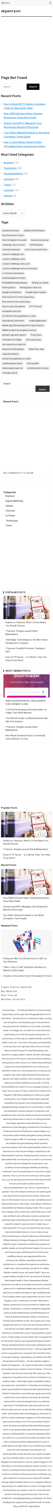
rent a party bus (33, 339)
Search (7, 383)
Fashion (8, 195)
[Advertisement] (26, 44)
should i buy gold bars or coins (16, 358)
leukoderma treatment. (13, 321)
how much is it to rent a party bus (18, 297)
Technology (10, 168)
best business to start (13, 235)
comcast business (11, 249)
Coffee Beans (36, 245)
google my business (11, 292)
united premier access (38, 368)
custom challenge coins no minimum (19, 268)
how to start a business (13, 306)
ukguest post (11, 11)
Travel (7, 184)
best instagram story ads (14, 240)
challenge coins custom (13, 245)
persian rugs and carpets (14, 335)
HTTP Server (35, 306)
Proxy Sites (36, 335)
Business (9, 162)
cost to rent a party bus (36, 249)
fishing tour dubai (40, 283)
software (9, 179)
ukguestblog (34, 1506)
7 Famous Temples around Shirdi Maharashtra (25, 849)
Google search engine (36, 292)
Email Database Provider (13, 278)
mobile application (37, 321)
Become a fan (47, 11)
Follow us (38, 11)
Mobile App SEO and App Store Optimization (23, 325)
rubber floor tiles (36, 349)
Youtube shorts (9, 373)
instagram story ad (11, 311)
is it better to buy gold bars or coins (19, 316)
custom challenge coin (13, 254)
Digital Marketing (13, 173)
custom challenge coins (13, 259)
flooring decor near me (30, 287)
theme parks (33, 363)
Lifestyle (8, 190)
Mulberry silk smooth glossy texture (19, 330)
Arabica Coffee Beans (34, 230)
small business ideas (12, 363)
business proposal (39, 240)
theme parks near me (12, 368)
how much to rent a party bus (16, 302)
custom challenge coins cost (16, 264)
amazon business (10, 230)
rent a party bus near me (14, 344)
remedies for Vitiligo (11, 339)
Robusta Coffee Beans (13, 349)
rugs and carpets (10, 354)
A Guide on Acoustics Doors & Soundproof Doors (27, 976)
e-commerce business (13, 273)
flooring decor (8, 287)
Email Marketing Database (14, 283)
